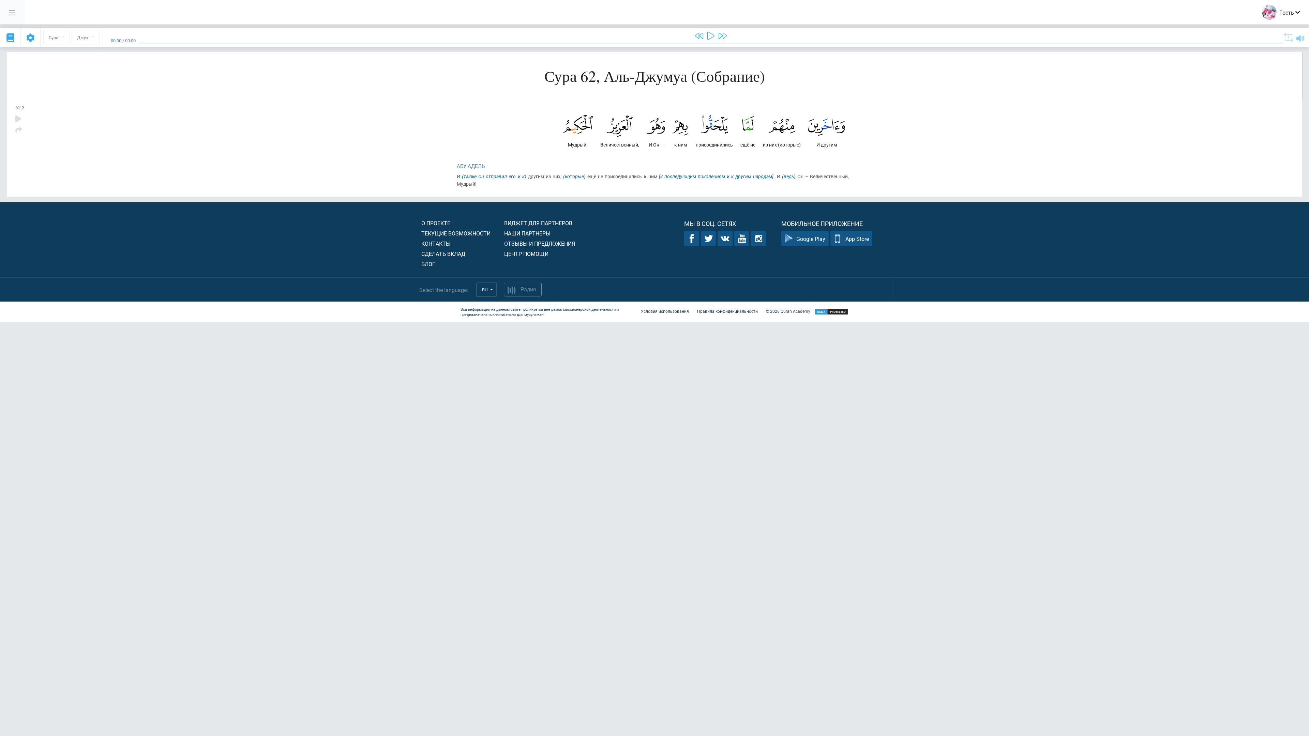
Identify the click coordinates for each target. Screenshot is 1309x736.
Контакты (436, 243)
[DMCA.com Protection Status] (831, 312)
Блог (428, 263)
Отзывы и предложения (539, 243)
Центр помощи (526, 253)
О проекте (435, 223)
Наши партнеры (527, 233)
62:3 (20, 107)
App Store (857, 238)
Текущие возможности (456, 233)
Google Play (810, 238)
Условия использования (665, 311)
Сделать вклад (443, 253)
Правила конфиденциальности (727, 311)
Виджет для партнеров (538, 223)
